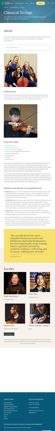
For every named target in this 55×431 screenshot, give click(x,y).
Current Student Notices (12, 47)
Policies (6, 414)
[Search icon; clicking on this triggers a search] (48, 3)
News (26, 3)
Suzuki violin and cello (11, 149)
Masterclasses (9, 151)
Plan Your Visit (7, 412)
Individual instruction (10, 145)
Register (32, 3)
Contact (6, 418)
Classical (22, 7)
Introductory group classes (12, 147)
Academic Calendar (9, 404)
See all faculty (9, 334)
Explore (6, 7)
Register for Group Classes (10, 406)
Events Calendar (19, 3)
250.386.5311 (35, 407)
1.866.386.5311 (32, 412)
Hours (5, 416)
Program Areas (14, 7)
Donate (40, 3)
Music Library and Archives (11, 410)
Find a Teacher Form (9, 408)
